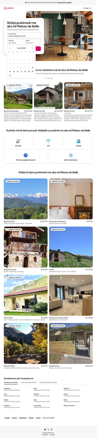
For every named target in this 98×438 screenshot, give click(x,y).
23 (32, 67)
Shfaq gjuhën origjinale (64, 2)
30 (32, 71)
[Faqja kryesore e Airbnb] (9, 8)
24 (10, 71)
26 (17, 71)
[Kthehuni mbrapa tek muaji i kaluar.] (10, 48)
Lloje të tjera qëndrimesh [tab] (28, 382)
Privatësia (45, 435)
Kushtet (52, 435)
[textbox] (15, 43)
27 (21, 71)
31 (10, 75)
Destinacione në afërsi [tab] (11, 382)
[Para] (51, 78)
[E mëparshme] (44, 78)
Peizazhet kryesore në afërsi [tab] (48, 382)
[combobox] (24, 36)
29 (29, 71)
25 (14, 71)
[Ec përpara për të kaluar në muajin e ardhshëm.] (32, 48)
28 (25, 71)
